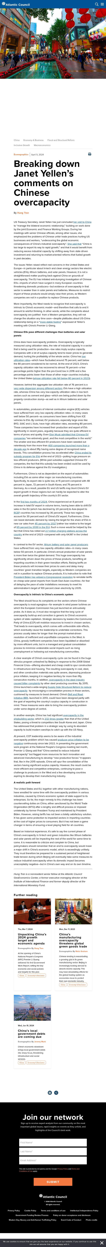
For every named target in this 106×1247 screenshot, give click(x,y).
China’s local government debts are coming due (31, 1033)
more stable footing (50, 322)
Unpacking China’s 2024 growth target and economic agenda (32, 939)
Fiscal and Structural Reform (61, 140)
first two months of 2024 (34, 501)
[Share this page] (56, 1093)
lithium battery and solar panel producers (66, 544)
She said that (74, 244)
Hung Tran (23, 213)
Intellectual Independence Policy (84, 1210)
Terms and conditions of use (53, 1210)
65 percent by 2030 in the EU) (33, 527)
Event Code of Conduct (71, 1220)
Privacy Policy (62, 1169)
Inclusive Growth (22, 145)
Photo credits (91, 1220)
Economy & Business (33, 140)
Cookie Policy (30, 1210)
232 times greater (54, 718)
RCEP (17, 512)
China (16, 140)
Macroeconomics (42, 145)
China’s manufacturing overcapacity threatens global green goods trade (73, 940)
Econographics (21, 154)
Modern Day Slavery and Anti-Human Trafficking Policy (32, 1220)
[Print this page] (89, 154)
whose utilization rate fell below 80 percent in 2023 (61, 378)
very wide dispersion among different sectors (38, 388)
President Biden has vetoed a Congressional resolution (43, 577)
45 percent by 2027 (45, 523)
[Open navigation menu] (102, 4)
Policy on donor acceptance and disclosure (72, 1215)
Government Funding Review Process (32, 1215)
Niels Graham (81, 951)
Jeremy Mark (40, 1041)
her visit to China (82, 222)
